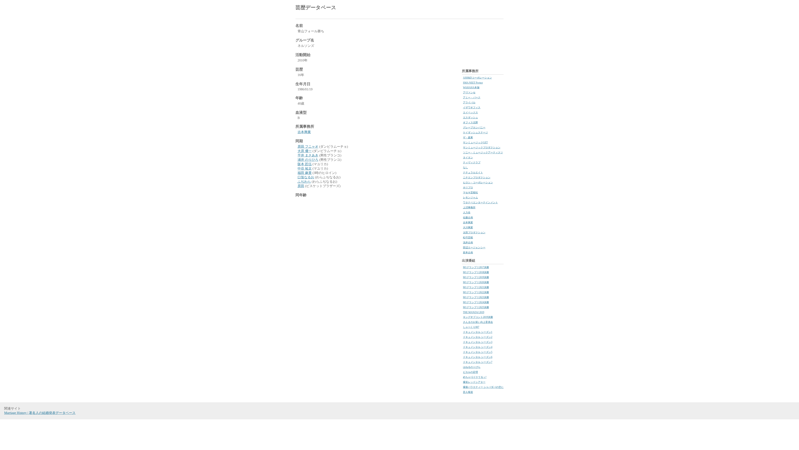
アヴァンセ (469, 92)
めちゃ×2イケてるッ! (474, 377)
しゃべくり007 (471, 327)
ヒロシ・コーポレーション (478, 182)
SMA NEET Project (473, 82)
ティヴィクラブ (471, 162)
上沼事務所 (469, 207)
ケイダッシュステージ (475, 132)
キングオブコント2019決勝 (478, 317)
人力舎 (466, 212)
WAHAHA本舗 (471, 87)
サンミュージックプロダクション (481, 147)
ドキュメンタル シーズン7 (477, 362)
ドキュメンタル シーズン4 (477, 347)
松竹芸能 (468, 237)
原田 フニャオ (308, 146)
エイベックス (470, 112)
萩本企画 (468, 252)
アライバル (469, 102)
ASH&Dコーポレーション (477, 77)
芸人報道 (468, 392)
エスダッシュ (470, 117)
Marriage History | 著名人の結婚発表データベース (40, 413)
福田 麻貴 (305, 173)
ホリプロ (468, 187)
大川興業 (468, 227)
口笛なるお (306, 177)
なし (465, 167)
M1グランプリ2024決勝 (476, 302)
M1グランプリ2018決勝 (476, 272)
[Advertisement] (455, 8)
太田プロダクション (474, 232)
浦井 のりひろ (308, 159)
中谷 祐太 (305, 168)
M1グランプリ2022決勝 (476, 292)
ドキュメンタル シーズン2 (477, 337)
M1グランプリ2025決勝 (476, 307)
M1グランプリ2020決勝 (476, 282)
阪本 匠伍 (305, 164)
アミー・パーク (471, 97)
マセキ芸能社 (470, 192)
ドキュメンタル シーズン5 (477, 352)
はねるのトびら (471, 367)
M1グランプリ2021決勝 (476, 287)
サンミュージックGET (475, 142)
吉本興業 (304, 132)
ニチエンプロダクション (476, 177)
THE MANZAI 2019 (473, 312)
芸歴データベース (315, 7)
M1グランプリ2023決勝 (476, 297)
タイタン (468, 157)
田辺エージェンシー (474, 247)
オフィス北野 (470, 122)
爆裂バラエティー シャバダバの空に (483, 387)
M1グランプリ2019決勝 (476, 277)
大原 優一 (305, 151)
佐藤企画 (468, 217)
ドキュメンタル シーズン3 (477, 342)
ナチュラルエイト (473, 172)
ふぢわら (304, 181)
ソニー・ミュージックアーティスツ (483, 152)
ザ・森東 (468, 137)
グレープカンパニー (474, 127)
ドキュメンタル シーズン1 (477, 332)
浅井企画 (468, 242)
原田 (301, 186)
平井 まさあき (308, 155)
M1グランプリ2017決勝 (476, 267)
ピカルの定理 (470, 372)
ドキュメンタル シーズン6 (477, 357)
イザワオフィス (471, 107)
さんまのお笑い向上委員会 (478, 322)
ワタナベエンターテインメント (480, 202)
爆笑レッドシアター (474, 382)
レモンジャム (470, 197)
